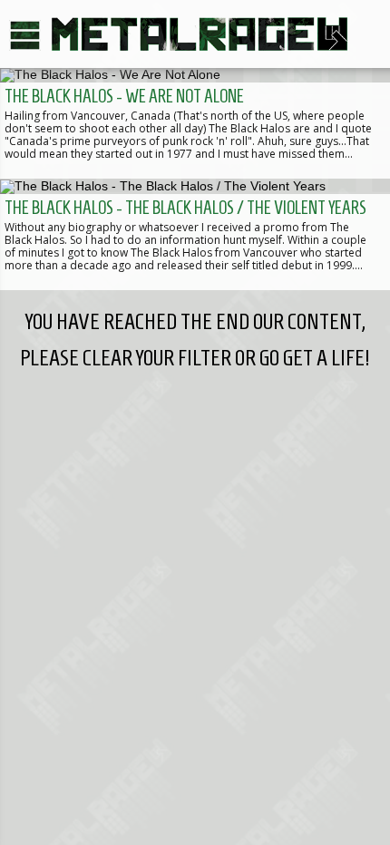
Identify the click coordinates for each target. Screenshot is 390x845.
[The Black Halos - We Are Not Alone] (195, 123)
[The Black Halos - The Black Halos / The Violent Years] (195, 234)
